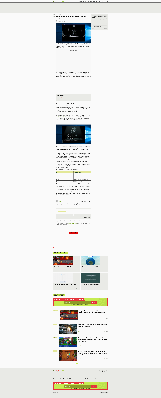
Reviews (90, 1)
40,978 (82, 363)
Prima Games (77, 378)
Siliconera (81, 378)
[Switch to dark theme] (105, 1)
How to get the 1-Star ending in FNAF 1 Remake (67, 97)
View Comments (73, 232)
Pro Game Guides (56, 378)
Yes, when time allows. (97, 24)
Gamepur (64, 378)
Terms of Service (82, 304)
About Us (54, 375)
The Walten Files (61, 116)
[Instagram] (82, 201)
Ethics (58, 375)
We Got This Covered (86, 378)
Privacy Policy (88, 304)
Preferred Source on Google (72, 223)
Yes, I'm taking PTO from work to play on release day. (100, 19)
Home (57, 14)
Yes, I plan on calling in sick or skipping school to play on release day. (100, 22)
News (86, 1)
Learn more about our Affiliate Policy (68, 221)
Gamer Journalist (93, 378)
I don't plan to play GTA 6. (98, 26)
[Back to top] (53, 247)
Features (95, 1)
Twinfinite (61, 378)
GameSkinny (99, 378)
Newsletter (81, 1)
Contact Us (61, 375)
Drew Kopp (59, 20)
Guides (60, 14)
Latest (99, 1)
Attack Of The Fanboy (70, 378)
